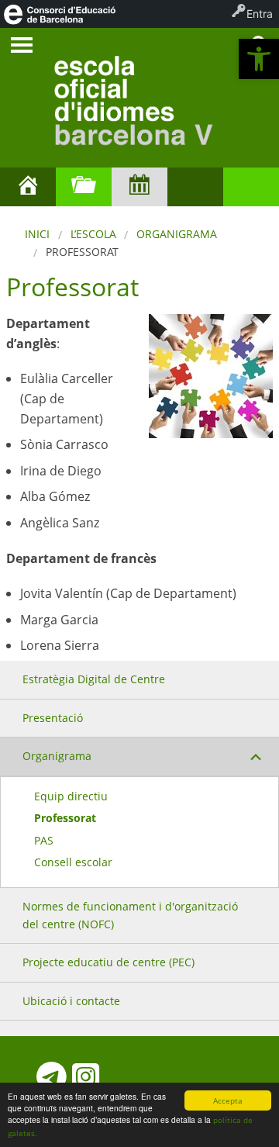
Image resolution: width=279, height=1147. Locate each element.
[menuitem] (59, 14)
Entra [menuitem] (259, 13)
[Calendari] (139, 187)
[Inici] (28, 187)
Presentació (52, 717)
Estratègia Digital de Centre (93, 679)
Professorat (65, 817)
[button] (259, 59)
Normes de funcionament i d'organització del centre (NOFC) (130, 915)
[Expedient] (84, 187)
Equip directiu (71, 796)
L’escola (93, 233)
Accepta (228, 1100)
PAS (43, 840)
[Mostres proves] (251, 187)
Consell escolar (73, 862)
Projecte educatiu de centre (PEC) (108, 962)
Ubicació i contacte (71, 1000)
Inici (37, 233)
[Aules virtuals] (195, 187)
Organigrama (176, 233)
